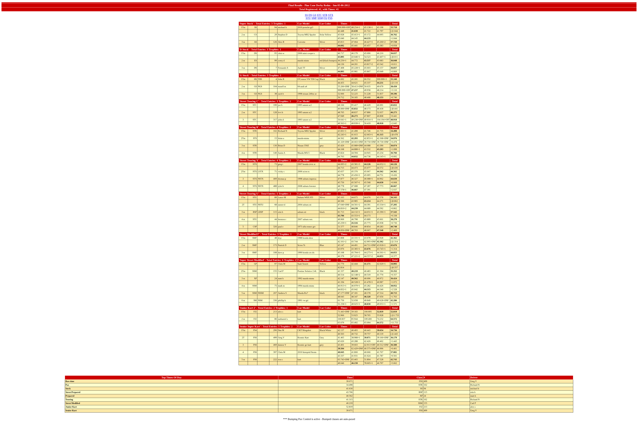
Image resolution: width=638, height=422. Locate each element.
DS (310, 15)
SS (306, 15)
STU (308, 18)
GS (314, 15)
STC (319, 15)
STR (324, 15)
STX (330, 15)
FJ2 (325, 18)
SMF (314, 18)
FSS (330, 18)
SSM (320, 18)
